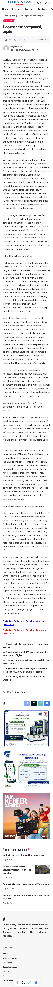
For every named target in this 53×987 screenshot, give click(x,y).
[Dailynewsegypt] (19, 3)
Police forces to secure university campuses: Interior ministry (17, 869)
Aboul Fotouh (21, 692)
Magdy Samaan (16, 47)
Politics (8, 21)
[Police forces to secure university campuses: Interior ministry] (42, 869)
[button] (5, 3)
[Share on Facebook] (10, 39)
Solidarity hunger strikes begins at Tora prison (26, 884)
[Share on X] (15, 39)
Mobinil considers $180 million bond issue (23, 855)
